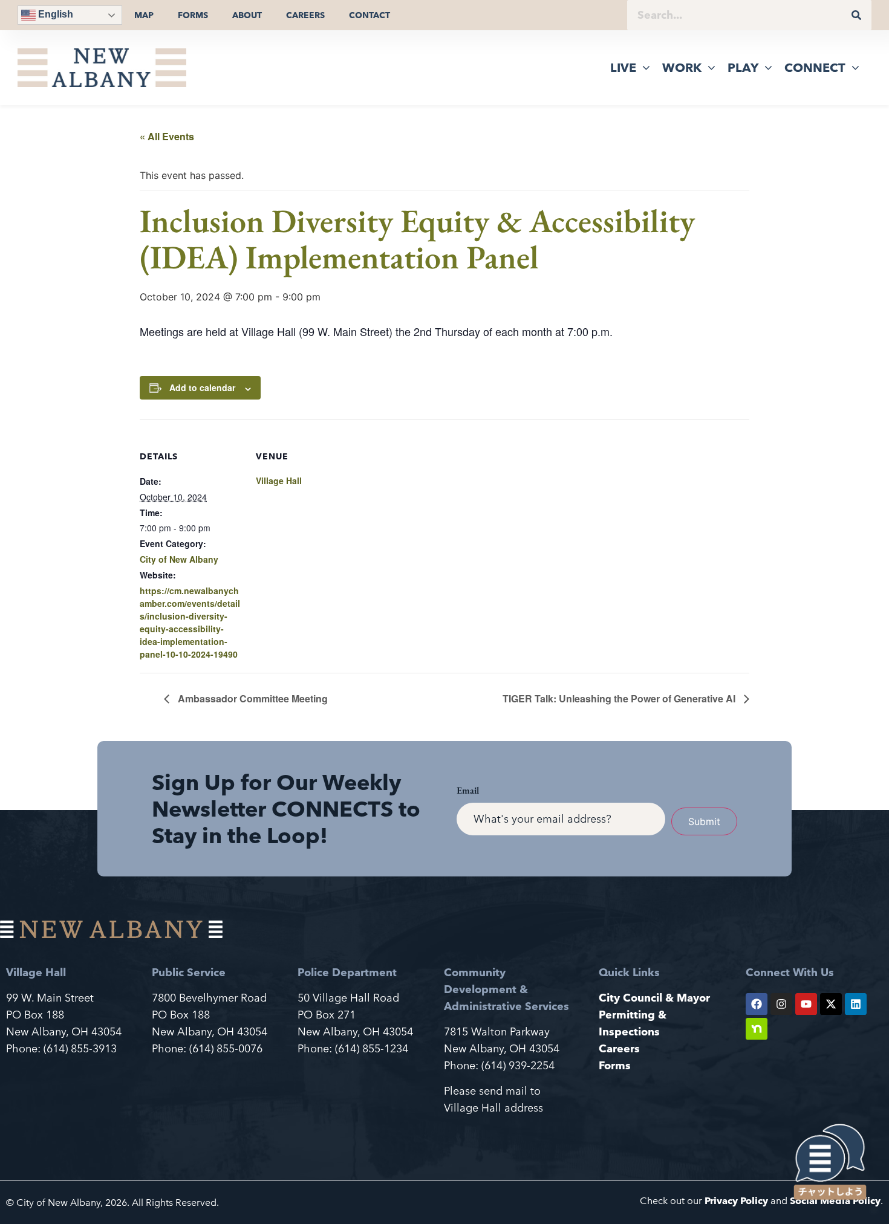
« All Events (167, 136)
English (54, 14)
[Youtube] (806, 1004)
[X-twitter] (831, 1004)
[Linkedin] (856, 1004)
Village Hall (279, 480)
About (247, 15)
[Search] (856, 15)
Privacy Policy (736, 1200)
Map (144, 15)
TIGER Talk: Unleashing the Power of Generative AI (620, 698)
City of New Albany (179, 559)
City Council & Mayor (654, 998)
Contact (369, 15)
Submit (704, 821)
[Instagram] (781, 1004)
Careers (305, 15)
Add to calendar (202, 387)
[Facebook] (756, 1004)
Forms (193, 15)
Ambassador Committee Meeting (251, 698)
